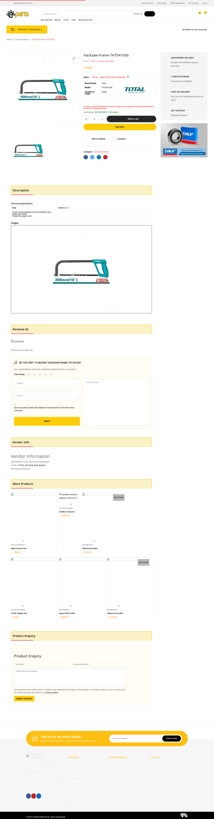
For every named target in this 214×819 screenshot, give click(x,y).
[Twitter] (92, 157)
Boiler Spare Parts (86, 20)
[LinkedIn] (99, 157)
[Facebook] (86, 157)
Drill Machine (87, 545)
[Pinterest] (105, 157)
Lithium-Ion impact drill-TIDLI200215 (97, 548)
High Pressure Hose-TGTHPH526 (25, 548)
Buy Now (120, 127)
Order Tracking (147, 3)
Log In (205, 3)
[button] (204, 14)
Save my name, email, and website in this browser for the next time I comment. (44, 409)
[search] (149, 13)
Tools (73, 20)
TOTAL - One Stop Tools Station (102, 61)
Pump (66, 20)
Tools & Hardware (22, 40)
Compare (121, 139)
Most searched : (47, 20)
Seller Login (161, 3)
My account (193, 3)
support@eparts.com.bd (22, 3)
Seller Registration (178, 3)
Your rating (19, 374)
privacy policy (52, 692)
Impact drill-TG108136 (68, 613)
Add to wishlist (98, 139)
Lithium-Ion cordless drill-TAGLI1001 (122, 613)
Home (9, 40)
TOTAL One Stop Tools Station (31, 465)
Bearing (58, 20)
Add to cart (133, 119)
